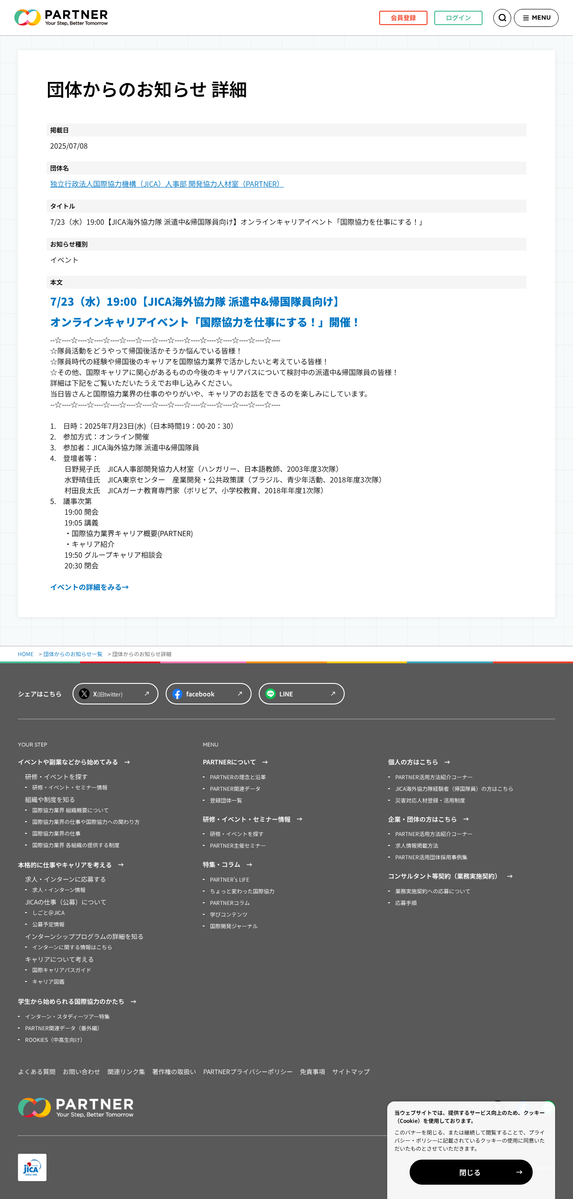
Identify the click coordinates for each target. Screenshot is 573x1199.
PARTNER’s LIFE (229, 879)
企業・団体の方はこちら (422, 819)
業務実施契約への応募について (432, 891)
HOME (26, 653)
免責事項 (312, 1071)
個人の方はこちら (413, 761)
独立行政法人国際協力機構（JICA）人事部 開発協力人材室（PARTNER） (167, 183)
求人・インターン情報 (59, 889)
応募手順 (406, 902)
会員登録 (403, 17)
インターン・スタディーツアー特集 (67, 1016)
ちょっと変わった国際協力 (242, 891)
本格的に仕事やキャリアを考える (65, 864)
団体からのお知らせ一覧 (73, 653)
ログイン (458, 17)
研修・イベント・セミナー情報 (69, 787)
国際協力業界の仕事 (56, 833)
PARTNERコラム (230, 902)
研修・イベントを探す (237, 833)
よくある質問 (37, 1071)
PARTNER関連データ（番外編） (64, 1028)
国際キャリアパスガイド (61, 969)
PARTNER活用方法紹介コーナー (434, 777)
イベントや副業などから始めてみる (68, 761)
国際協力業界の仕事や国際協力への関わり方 (86, 821)
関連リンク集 (126, 1071)
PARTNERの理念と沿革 (238, 777)
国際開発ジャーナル (234, 926)
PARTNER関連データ (235, 788)
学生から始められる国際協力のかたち (71, 1001)
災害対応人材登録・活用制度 (430, 800)
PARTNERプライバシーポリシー (248, 1071)
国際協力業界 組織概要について (70, 810)
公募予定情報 (48, 924)
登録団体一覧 (226, 800)
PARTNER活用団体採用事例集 (431, 857)
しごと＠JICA (48, 912)
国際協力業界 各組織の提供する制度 (76, 845)
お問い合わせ (81, 1071)
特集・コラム (221, 864)
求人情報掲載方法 (416, 845)
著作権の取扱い (174, 1071)
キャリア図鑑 (48, 981)
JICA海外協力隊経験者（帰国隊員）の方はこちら (454, 788)
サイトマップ (351, 1071)
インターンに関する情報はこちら (72, 947)
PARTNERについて (229, 761)
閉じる (470, 1172)
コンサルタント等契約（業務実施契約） (444, 875)
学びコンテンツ (229, 914)
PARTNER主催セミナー (238, 845)
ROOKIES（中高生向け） (55, 1039)
